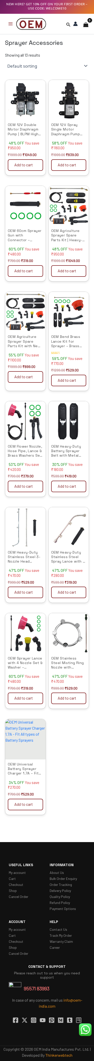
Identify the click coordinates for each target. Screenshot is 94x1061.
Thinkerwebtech (58, 1055)
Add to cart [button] (23, 164)
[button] (68, 24)
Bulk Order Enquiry (63, 878)
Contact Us (58, 929)
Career (55, 947)
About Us (57, 872)
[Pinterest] (52, 1020)
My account (17, 872)
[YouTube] (43, 1020)
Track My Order (61, 935)
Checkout (16, 884)
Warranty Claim (61, 941)
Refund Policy (60, 902)
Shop (13, 890)
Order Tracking (61, 884)
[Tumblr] (70, 1020)
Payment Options (63, 908)
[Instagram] (34, 1020)
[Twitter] (25, 1020)
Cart (12, 878)
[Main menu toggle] (10, 24)
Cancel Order (18, 896)
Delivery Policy (60, 890)
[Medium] (61, 1020)
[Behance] (79, 1020)
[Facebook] (16, 1020)
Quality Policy (60, 896)
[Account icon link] (75, 24)
